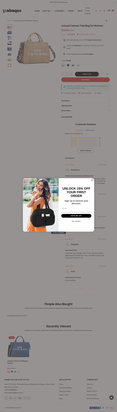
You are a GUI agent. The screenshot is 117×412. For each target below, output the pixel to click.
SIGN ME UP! (76, 216)
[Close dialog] (92, 180)
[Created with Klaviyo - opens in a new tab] (58, 233)
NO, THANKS (76, 221)
